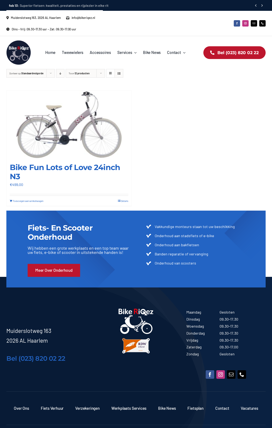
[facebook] (237, 23)
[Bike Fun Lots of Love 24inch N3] (69, 125)
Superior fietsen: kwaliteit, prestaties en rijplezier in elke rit (59, 5)
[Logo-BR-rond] (18, 42)
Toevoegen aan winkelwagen (28, 200)
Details (124, 200)
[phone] (262, 23)
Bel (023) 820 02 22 (35, 358)
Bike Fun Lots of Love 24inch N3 (65, 172)
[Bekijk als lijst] (119, 73)
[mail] (254, 23)
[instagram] (245, 23)
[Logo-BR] (136, 310)
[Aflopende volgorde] (60, 73)
